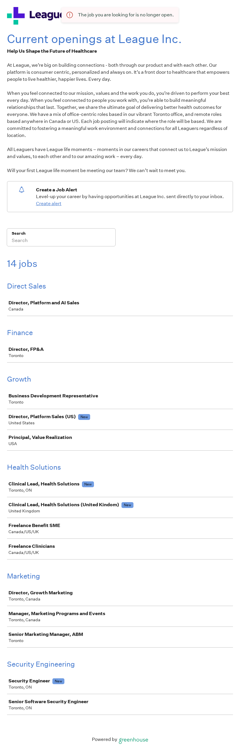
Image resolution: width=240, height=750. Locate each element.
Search (18, 233)
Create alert (48, 203)
